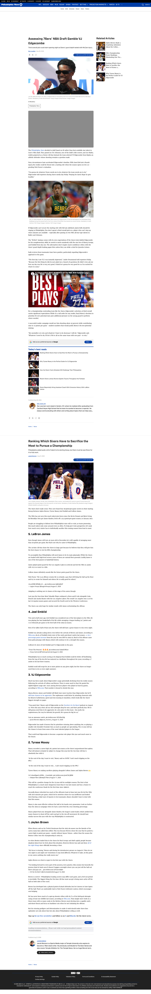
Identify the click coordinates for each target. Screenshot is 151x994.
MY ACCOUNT (46, 1)
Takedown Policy (70, 976)
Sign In (147, 4)
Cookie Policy (55, 976)
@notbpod (35, 775)
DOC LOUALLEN (41, 404)
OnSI (66, 9)
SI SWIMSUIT (15, 1)
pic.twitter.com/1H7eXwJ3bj (55, 717)
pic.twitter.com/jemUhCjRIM (63, 775)
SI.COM (3, 1)
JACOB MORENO (41, 941)
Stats (82, 9)
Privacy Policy (39, 976)
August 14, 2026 (59, 872)
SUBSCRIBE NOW (56, 1)
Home (62, 9)
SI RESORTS (31, 1)
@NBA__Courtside (45, 775)
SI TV (117, 5)
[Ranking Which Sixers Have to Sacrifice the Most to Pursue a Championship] (109, 66)
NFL (40, 5)
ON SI (8, 1)
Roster (78, 9)
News (35, 426)
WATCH (112, 5)
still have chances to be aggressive (40, 695)
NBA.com (31, 635)
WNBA (68, 5)
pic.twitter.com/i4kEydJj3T (54, 584)
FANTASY (75, 5)
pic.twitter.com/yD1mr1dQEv (53, 870)
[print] (39, 418)
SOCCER (46, 5)
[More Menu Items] (122, 5)
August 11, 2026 (55, 778)
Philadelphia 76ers (34, 106)
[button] (84, 5)
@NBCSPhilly (35, 584)
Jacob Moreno (32, 456)
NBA (51, 5)
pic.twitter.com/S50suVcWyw (58, 650)
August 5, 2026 (56, 586)
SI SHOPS (38, 1)
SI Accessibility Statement (108, 976)
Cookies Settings (40, 979)
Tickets (87, 9)
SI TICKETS (23, 1)
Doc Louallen (31, 51)
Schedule (71, 9)
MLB (56, 5)
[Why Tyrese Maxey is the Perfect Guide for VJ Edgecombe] (109, 77)
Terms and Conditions (88, 976)
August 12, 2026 (57, 720)
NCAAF (61, 5)
